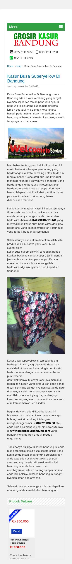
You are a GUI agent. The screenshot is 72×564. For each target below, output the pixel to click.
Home (10, 66)
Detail (16, 531)
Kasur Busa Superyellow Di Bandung (33, 78)
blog (19, 66)
